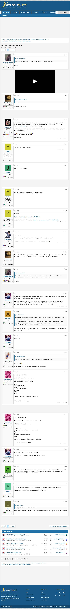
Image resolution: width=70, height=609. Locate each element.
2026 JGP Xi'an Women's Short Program (16, 539)
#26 (66, 189)
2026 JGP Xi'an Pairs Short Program (15, 548)
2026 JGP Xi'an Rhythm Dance (13, 552)
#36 (66, 414)
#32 (66, 311)
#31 (66, 293)
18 (28, 540)
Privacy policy (49, 606)
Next (13, 50)
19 (30, 540)
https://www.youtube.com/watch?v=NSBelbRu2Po (46, 220)
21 (32, 545)
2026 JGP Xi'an (22, 535)
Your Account (44, 594)
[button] (18, 12)
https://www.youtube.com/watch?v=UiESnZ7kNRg (27, 217)
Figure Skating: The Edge (25, 545)
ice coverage (61, 545)
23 (35, 545)
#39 (66, 484)
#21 (66, 54)
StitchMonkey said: (19, 58)
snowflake (62, 535)
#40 (66, 501)
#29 (66, 251)
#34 (66, 352)
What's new (26, 12)
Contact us (35, 606)
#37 (66, 449)
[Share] (64, 55)
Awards (36, 12)
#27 (66, 210)
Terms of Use (44, 600)
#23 (66, 119)
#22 (66, 95)
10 (29, 535)
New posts (5, 15)
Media (15, 12)
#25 (66, 165)
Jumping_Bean (61, 549)
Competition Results (30, 600)
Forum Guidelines (59, 606)
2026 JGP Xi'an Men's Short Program (15, 534)
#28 (66, 232)
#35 (66, 371)
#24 (66, 144)
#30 (66, 269)
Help (42, 592)
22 (34, 545)
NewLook (62, 554)
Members (53, 12)
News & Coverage (30, 594)
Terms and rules (42, 606)
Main (27, 592)
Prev (4, 50)
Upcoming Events (30, 597)
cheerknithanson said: (20, 99)
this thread (23, 126)
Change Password (45, 597)
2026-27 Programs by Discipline (14, 543)
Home (65, 606)
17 (26, 540)
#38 (66, 466)
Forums (7, 12)
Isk (63, 540)
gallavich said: (18, 315)
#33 (66, 335)
